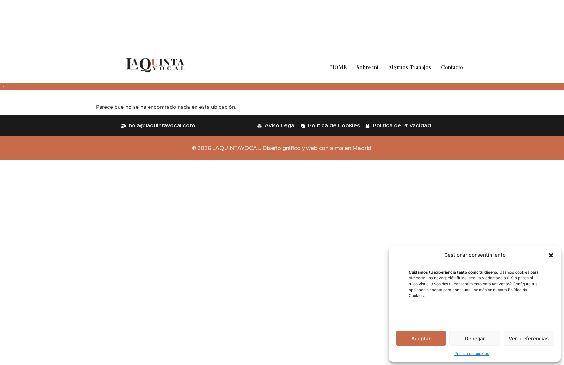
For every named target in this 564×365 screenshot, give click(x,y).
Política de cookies (471, 353)
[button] (551, 255)
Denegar (475, 338)
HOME (338, 67)
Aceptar (421, 338)
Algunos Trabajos (409, 67)
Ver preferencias (529, 338)
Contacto (452, 67)
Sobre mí (367, 67)
